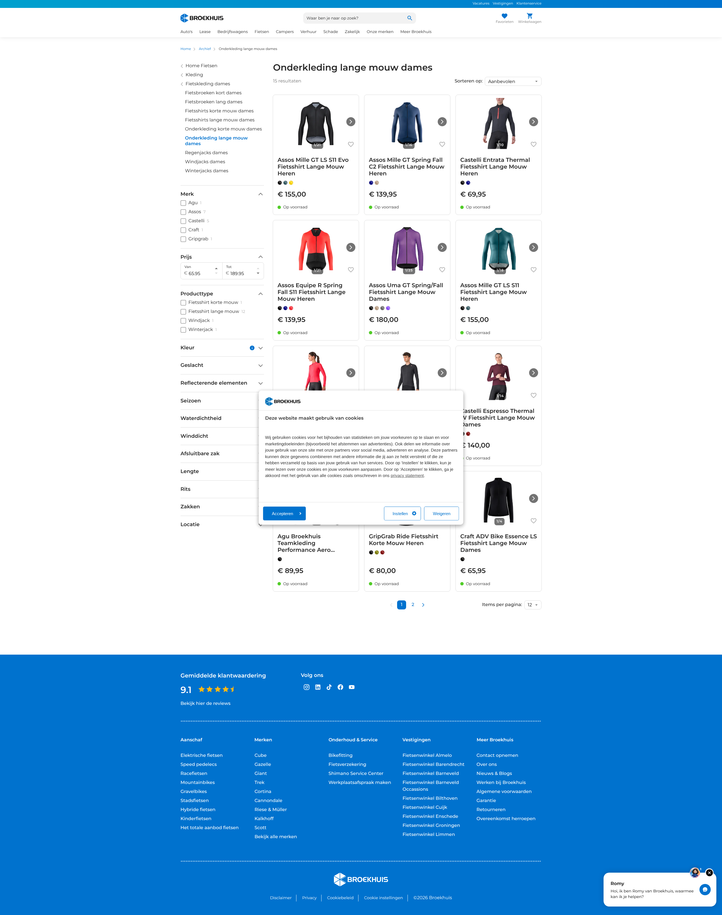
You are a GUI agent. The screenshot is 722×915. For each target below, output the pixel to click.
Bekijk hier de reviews (205, 703)
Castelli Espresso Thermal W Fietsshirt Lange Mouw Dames (497, 418)
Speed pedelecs (198, 764)
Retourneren (491, 809)
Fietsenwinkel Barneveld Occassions (430, 786)
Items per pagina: (502, 605)
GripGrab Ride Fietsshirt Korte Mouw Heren (403, 540)
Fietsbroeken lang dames (214, 102)
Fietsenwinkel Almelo (427, 755)
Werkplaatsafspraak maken (360, 782)
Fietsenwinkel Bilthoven (429, 798)
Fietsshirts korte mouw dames (219, 111)
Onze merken (380, 31)
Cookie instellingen (383, 897)
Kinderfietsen (196, 819)
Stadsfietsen (194, 800)
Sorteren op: (469, 81)
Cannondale (268, 800)
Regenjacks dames (206, 153)
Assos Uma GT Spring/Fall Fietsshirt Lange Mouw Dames (406, 292)
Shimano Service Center (356, 773)
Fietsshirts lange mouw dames (220, 120)
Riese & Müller (270, 809)
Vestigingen (503, 3)
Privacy (309, 897)
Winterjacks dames (206, 171)
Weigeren (441, 513)
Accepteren (282, 513)
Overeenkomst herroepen (506, 819)
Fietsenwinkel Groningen (431, 825)
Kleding (194, 75)
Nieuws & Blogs (494, 773)
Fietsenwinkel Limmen (428, 834)
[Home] (201, 18)
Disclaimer (281, 897)
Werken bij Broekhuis (501, 782)
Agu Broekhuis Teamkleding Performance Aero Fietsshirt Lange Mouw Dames (311, 543)
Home (185, 49)
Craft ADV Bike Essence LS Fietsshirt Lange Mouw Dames (498, 543)
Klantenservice (529, 3)
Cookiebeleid (340, 897)
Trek (259, 782)
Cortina (262, 791)
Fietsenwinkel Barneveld (430, 773)
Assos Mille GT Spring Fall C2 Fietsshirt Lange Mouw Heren (406, 167)
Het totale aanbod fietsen (209, 828)
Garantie (486, 800)
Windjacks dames (205, 162)
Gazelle (262, 764)
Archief (205, 49)
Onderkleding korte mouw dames (223, 129)
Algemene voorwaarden (504, 791)
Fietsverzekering (347, 764)
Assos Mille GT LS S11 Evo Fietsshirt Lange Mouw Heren (313, 167)
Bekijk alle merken (275, 837)
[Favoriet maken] (350, 144)
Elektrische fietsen (201, 755)
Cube (260, 755)
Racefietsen (193, 773)
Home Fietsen (201, 66)
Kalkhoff (264, 819)
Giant (260, 773)
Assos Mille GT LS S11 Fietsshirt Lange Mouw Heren (493, 292)
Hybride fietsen (197, 809)
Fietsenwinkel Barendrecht (433, 764)
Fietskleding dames (208, 84)
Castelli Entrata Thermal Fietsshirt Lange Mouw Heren (495, 167)
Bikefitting (341, 755)
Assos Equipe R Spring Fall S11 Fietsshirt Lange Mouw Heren (311, 292)
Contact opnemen (497, 755)
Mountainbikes (197, 782)
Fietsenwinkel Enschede (430, 816)
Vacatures (481, 3)
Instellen (400, 513)
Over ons (487, 764)
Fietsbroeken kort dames (213, 93)
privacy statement (407, 475)
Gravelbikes (193, 791)
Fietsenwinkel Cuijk (424, 807)
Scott (260, 828)
